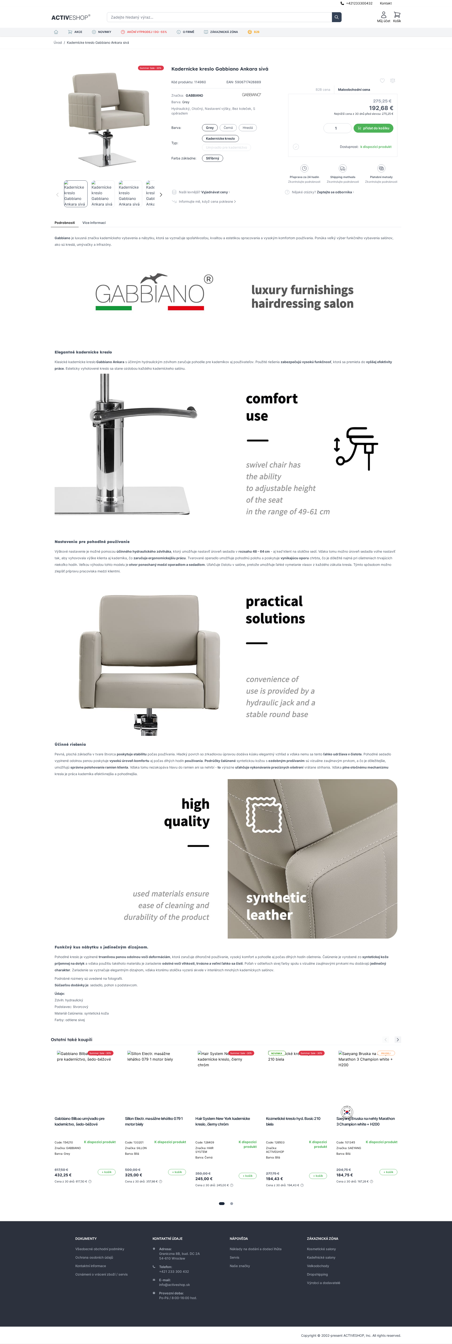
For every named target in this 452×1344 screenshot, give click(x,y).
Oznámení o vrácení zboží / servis (101, 1274)
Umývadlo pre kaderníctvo (226, 147)
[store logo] (71, 17)
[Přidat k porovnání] (392, 80)
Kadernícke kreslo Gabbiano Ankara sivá (98, 42)
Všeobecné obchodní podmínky (99, 1249)
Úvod (58, 42)
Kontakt (386, 3)
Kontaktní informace (90, 1266)
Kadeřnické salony (321, 1257)
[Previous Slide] (385, 1039)
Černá (228, 128)
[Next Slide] (398, 1039)
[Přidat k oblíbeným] (382, 80)
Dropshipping (317, 1274)
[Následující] (161, 195)
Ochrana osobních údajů (94, 1257)
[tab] (222, 1203)
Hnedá (248, 128)
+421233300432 (359, 3)
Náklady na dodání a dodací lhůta (256, 1249)
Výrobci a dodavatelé (323, 1283)
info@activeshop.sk (174, 1285)
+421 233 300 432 (174, 1271)
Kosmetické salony (321, 1249)
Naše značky (240, 1266)
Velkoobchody (318, 1266)
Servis (234, 1257)
